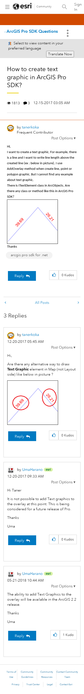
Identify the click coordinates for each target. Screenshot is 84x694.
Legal (50, 684)
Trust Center (33, 684)
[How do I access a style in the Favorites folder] (77, 303)
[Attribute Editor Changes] (5, 303)
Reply (19, 276)
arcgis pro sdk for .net (29, 255)
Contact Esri (66, 684)
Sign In (78, 7)
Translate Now (60, 54)
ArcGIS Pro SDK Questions (32, 31)
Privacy (15, 684)
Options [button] (68, 33)
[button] (63, 138)
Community (44, 6)
